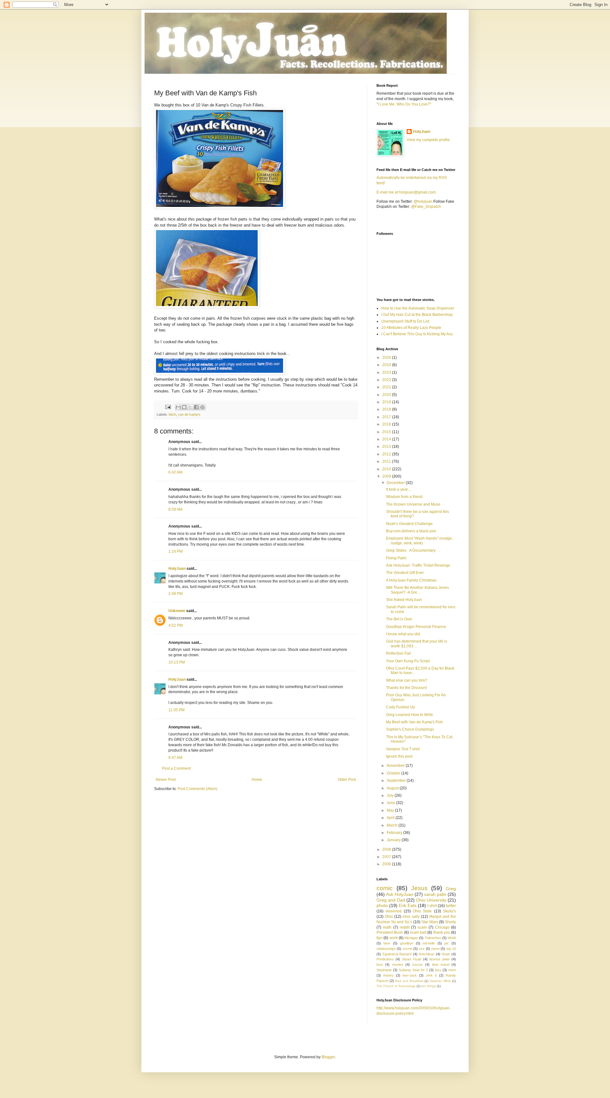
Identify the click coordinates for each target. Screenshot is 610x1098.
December (396, 483)
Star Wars (429, 922)
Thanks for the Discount (406, 687)
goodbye (406, 943)
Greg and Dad (390, 900)
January (394, 840)
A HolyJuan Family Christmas (411, 580)
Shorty (450, 922)
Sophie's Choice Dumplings (410, 729)
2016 (387, 424)
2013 (387, 446)
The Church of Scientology (396, 986)
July (391, 795)
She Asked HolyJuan (404, 599)
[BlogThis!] (184, 407)
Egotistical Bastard (397, 954)
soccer (417, 964)
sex (421, 949)
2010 (387, 469)
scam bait (418, 932)
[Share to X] (190, 407)
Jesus (419, 888)
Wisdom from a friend (404, 496)
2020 (387, 394)
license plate (440, 959)
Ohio (389, 916)
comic (384, 888)
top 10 (451, 949)
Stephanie (384, 970)
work (394, 938)
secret (407, 949)
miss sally (411, 916)
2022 (387, 380)
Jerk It (431, 975)
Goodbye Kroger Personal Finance (416, 626)
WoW (452, 938)
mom (452, 970)
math (387, 927)
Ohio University (431, 900)
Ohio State (422, 911)
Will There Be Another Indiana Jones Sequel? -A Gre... (417, 589)
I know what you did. (403, 634)
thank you (441, 932)
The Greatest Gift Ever (405, 572)
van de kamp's (189, 414)
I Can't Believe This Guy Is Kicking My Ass (417, 334)
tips (379, 938)
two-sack (410, 975)
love (379, 964)
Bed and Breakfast (409, 981)
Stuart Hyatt (411, 959)
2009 (387, 476)
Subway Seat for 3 (413, 970)
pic (446, 943)
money (388, 975)
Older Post (347, 779)
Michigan (411, 938)
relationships (386, 949)
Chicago (442, 927)
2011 (387, 461)
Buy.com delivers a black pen (411, 531)
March (392, 825)
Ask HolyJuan (399, 894)
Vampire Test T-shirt (403, 749)
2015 (387, 432)
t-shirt (432, 906)
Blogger (328, 1057)
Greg (451, 888)
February (395, 832)
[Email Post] (168, 407)
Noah (446, 954)
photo (382, 905)
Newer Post (166, 779)
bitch (172, 414)
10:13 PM (176, 662)
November (396, 765)
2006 (387, 864)
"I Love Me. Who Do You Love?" (403, 104)
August (393, 788)
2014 (387, 439)
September (397, 780)
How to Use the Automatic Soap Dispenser (417, 308)
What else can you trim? (406, 680)
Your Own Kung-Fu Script (408, 661)
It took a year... (398, 489)
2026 (387, 357)
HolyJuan (177, 568)
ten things (428, 986)
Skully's (449, 911)
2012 (387, 454)
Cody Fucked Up (400, 707)
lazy (438, 970)
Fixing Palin (396, 558)
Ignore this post (399, 756)
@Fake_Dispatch (426, 206)
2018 (387, 409)
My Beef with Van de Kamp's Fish (414, 722)
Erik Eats (408, 905)
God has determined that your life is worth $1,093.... (416, 643)
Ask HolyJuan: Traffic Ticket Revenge (418, 565)
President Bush (389, 932)
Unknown (176, 611)
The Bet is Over (399, 619)
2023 (387, 372)
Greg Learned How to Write (409, 715)
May (391, 810)
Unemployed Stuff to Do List (405, 321)
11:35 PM (176, 710)
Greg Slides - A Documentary (411, 550)
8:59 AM (175, 509)
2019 (387, 402)
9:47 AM (175, 757)
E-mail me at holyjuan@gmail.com (406, 192)
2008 (387, 849)
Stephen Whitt (440, 981)
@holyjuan (423, 201)
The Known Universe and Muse (413, 504)
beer (386, 943)
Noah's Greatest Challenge (409, 524)
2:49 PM (175, 593)
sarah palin (435, 894)
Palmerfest (433, 938)
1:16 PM (175, 551)
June (391, 803)
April (391, 817)
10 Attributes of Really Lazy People (411, 327)
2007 (387, 857)
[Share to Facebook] (196, 407)
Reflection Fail (398, 653)
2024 (387, 365)
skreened (393, 911)
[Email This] (178, 407)
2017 (387, 417)
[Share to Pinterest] (202, 407)
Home (257, 779)
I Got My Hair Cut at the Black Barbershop (417, 314)
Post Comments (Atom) (197, 789)
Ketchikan (426, 954)
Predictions (385, 959)
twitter (451, 906)
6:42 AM (175, 472)
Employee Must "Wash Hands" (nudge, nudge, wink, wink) (419, 540)
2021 (387, 387)
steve (435, 949)
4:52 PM (175, 625)
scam (422, 927)
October (394, 773)
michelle (429, 943)
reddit (405, 927)
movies (397, 964)
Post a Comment (176, 768)
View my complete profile (428, 140)
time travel (440, 964)
